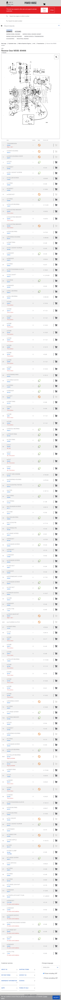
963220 (8, 746)
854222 (8, 381)
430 (34, 43)
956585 (8, 174)
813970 (8, 387)
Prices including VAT (50, 973)
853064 (8, 218)
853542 (8, 298)
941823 (8, 681)
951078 (8, 403)
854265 (8, 468)
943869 (8, 318)
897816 (8, 486)
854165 (8, 756)
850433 (8, 376)
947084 (8, 729)
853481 (8, 897)
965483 (8, 931)
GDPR (3, 988)
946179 (8, 310)
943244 (8, 740)
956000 (8, 265)
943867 (8, 347)
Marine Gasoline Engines (14, 36)
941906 (8, 719)
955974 (8, 870)
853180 (8, 540)
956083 (8, 924)
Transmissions (40, 43)
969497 (8, 841)
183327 (8, 771)
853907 (8, 616)
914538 (8, 244)
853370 (8, 782)
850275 (8, 276)
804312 (8, 599)
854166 (8, 764)
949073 (8, 646)
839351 (8, 864)
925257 (8, 708)
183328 (8, 776)
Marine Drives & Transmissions (34, 36)
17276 (8, 610)
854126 (8, 392)
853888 (8, 441)
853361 (8, 831)
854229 (8, 454)
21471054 (9, 551)
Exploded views (12, 43)
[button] (14, 34)
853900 (8, 397)
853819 (8, 430)
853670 (8, 233)
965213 (8, 859)
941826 (8, 325)
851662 (8, 481)
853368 (8, 796)
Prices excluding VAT (51, 978)
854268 (8, 836)
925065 (8, 497)
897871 (8, 513)
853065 (8, 226)
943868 (8, 361)
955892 (8, 605)
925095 (8, 200)
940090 (8, 573)
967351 (8, 673)
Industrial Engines (23, 38)
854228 (8, 446)
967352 (8, 666)
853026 (8, 287)
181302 (8, 633)
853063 (8, 211)
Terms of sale (23, 988)
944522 (8, 423)
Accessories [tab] (18, 31)
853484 (8, 271)
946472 (8, 713)
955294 (8, 546)
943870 (8, 303)
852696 (8, 804)
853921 (8, 594)
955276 (8, 583)
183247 (8, 206)
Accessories (10, 38)
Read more (44, 10)
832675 (8, 260)
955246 (8, 562)
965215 (8, 535)
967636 (8, 249)
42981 (8, 416)
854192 (8, 436)
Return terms (5, 975)
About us (4, 969)
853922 (8, 578)
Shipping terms (24, 969)
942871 (8, 524)
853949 (8, 751)
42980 (8, 408)
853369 (8, 789)
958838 (8, 519)
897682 (8, 168)
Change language (47, 963)
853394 (8, 820)
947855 (8, 886)
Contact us (22, 975)
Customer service (7, 963)
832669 (8, 190)
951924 (8, 529)
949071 (8, 639)
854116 (8, 847)
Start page (3, 43)
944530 (8, 814)
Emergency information (9, 980)
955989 (8, 185)
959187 (8, 825)
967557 (8, 354)
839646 (8, 492)
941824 (8, 688)
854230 (8, 461)
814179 (8, 163)
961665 (8, 852)
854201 (8, 281)
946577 (8, 567)
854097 (8, 702)
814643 (8, 179)
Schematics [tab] (9, 31)
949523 (8, 255)
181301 (8, 628)
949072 (8, 653)
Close (52, 10)
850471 (8, 891)
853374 (8, 152)
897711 (8, 508)
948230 (8, 340)
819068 (8, 556)
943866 (8, 369)
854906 (8, 145)
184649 (8, 661)
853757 (8, 809)
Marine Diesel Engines (13, 34)
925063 (8, 875)
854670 (8, 292)
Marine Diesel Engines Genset (32, 34)
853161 (8, 238)
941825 (8, 695)
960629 (8, 724)
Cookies (21, 980)
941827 (8, 332)
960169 (8, 881)
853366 (8, 735)
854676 (8, 158)
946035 (8, 589)
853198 (8, 476)
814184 (8, 502)
